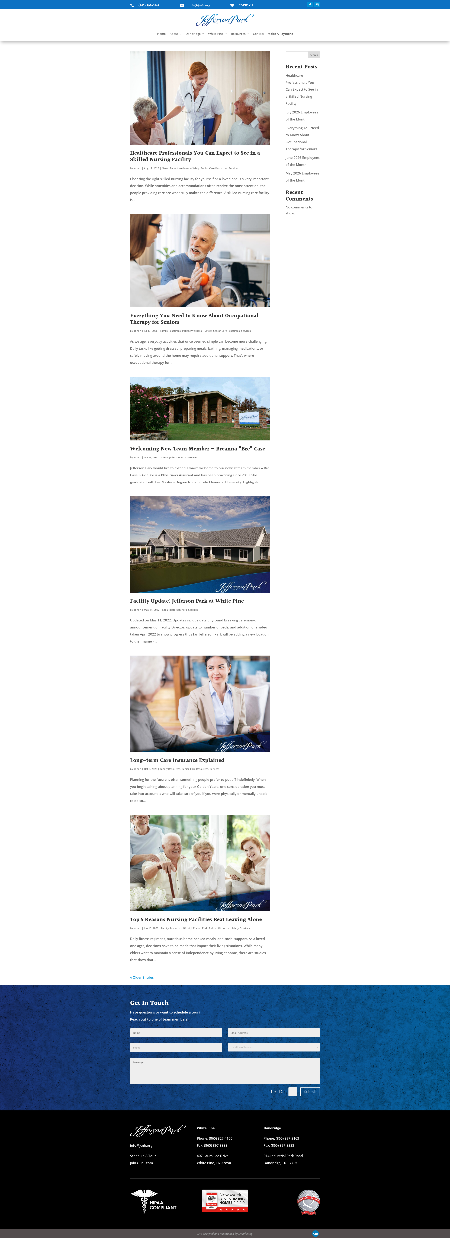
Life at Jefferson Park (173, 457)
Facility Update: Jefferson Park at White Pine (187, 601)
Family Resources (170, 330)
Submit (310, 1091)
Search (314, 55)
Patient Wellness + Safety (185, 168)
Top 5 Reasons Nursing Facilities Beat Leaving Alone (196, 919)
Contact (258, 34)
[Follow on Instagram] (317, 4)
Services (234, 168)
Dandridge (193, 34)
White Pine (216, 34)
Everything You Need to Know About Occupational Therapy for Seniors (194, 319)
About (174, 34)
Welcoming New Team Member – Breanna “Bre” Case (197, 449)
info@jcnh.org (199, 5)
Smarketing (245, 1234)
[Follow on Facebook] (310, 4)
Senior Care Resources (214, 168)
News (165, 168)
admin (137, 168)
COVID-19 (246, 5)
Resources (238, 34)
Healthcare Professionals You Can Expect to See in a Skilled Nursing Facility (195, 156)
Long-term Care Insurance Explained (177, 760)
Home (161, 34)
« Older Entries (142, 977)
